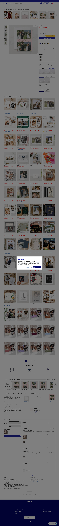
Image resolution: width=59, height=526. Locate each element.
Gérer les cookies (29, 267)
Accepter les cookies (36, 267)
